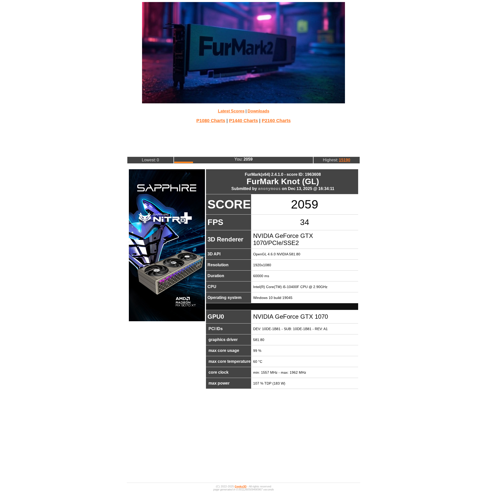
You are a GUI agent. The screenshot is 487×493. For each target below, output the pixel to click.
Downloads (258, 111)
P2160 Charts (276, 120)
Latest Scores (231, 111)
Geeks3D (241, 486)
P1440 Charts (243, 120)
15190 (344, 160)
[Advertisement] (243, 139)
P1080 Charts (210, 120)
